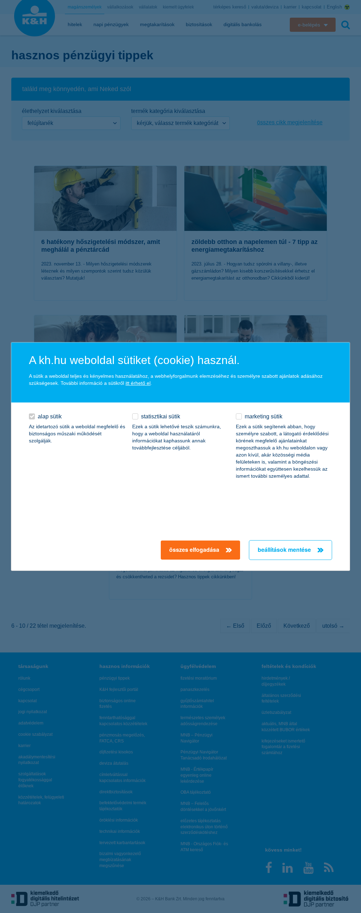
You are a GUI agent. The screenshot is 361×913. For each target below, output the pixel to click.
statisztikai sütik (160, 416)
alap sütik (50, 416)
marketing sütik (263, 416)
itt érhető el (138, 383)
